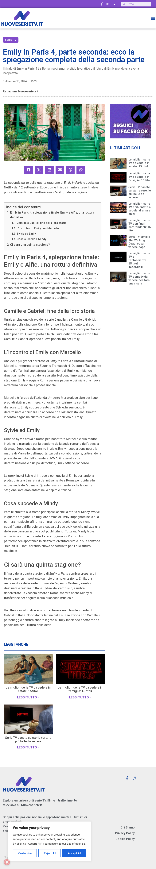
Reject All (50, 853)
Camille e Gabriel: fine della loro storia (41, 223)
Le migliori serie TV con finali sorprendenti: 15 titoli (139, 225)
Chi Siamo (127, 827)
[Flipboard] (114, 4)
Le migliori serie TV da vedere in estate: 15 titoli (28, 689)
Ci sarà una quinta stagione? (30, 244)
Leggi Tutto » (28, 697)
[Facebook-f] (102, 4)
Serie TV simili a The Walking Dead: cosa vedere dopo (139, 242)
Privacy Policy (125, 833)
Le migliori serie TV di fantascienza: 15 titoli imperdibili (139, 260)
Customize (25, 853)
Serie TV (11, 39)
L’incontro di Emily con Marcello (38, 228)
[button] (153, 18)
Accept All (74, 853)
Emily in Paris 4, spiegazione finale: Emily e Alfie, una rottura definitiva (52, 215)
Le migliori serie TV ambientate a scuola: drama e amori (139, 209)
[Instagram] (108, 4)
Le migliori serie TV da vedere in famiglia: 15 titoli (80, 689)
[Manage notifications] (7, 862)
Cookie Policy (125, 839)
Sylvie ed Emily (26, 233)
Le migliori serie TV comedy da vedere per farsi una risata (139, 278)
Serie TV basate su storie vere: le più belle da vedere (28, 739)
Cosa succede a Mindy (31, 239)
